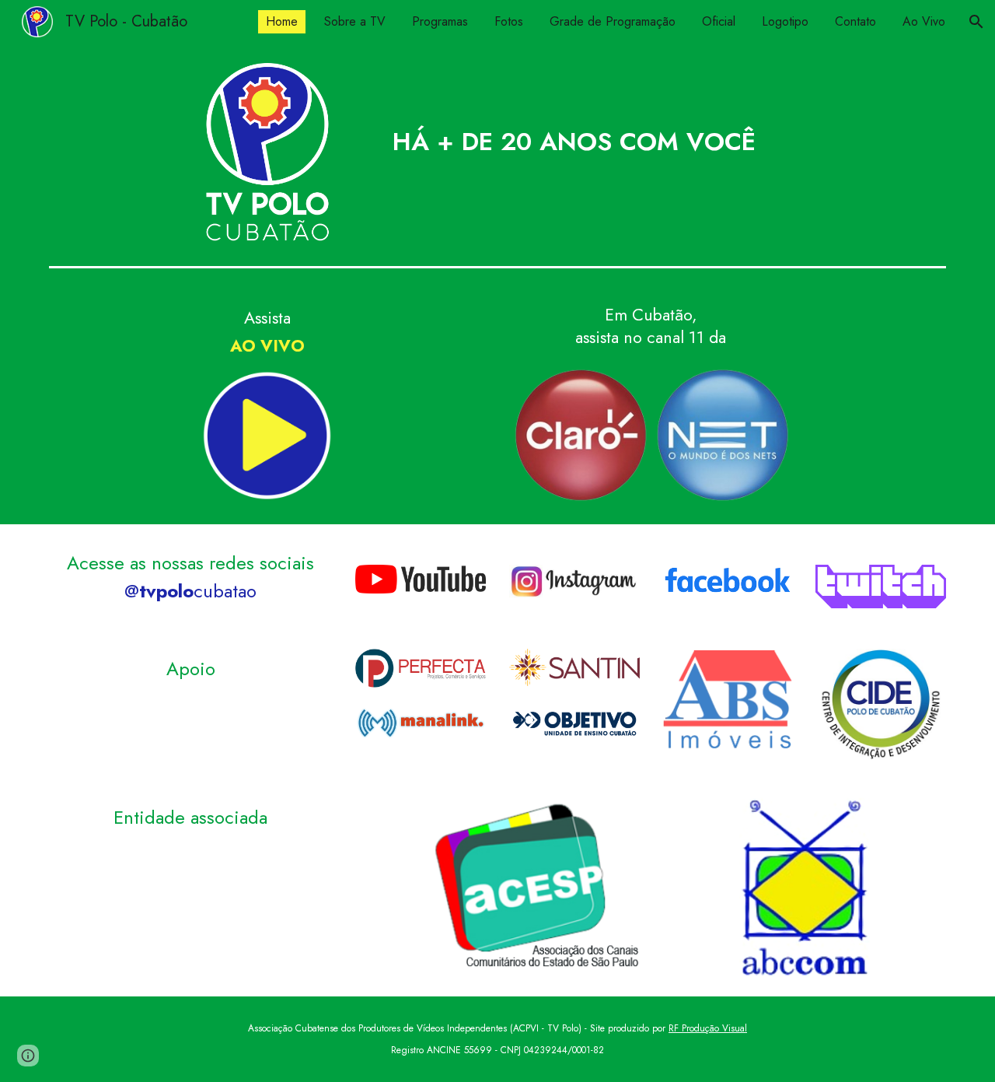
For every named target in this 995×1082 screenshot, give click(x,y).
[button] (976, 21)
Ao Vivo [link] (923, 21)
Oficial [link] (718, 21)
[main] (573, 114)
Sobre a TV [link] (355, 21)
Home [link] (282, 21)
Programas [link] (440, 21)
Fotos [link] (508, 21)
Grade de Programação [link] (613, 21)
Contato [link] (855, 21)
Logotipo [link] (785, 21)
